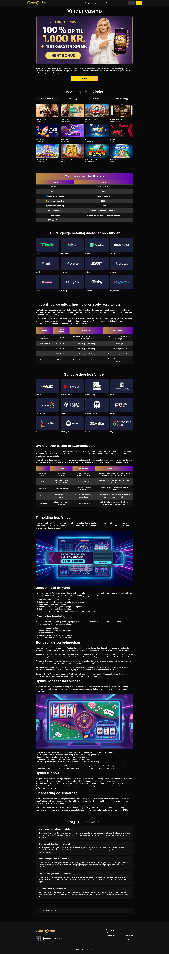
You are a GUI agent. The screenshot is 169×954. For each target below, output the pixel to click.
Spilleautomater (120, 98)
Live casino (71, 98)
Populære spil (46, 98)
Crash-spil (95, 98)
